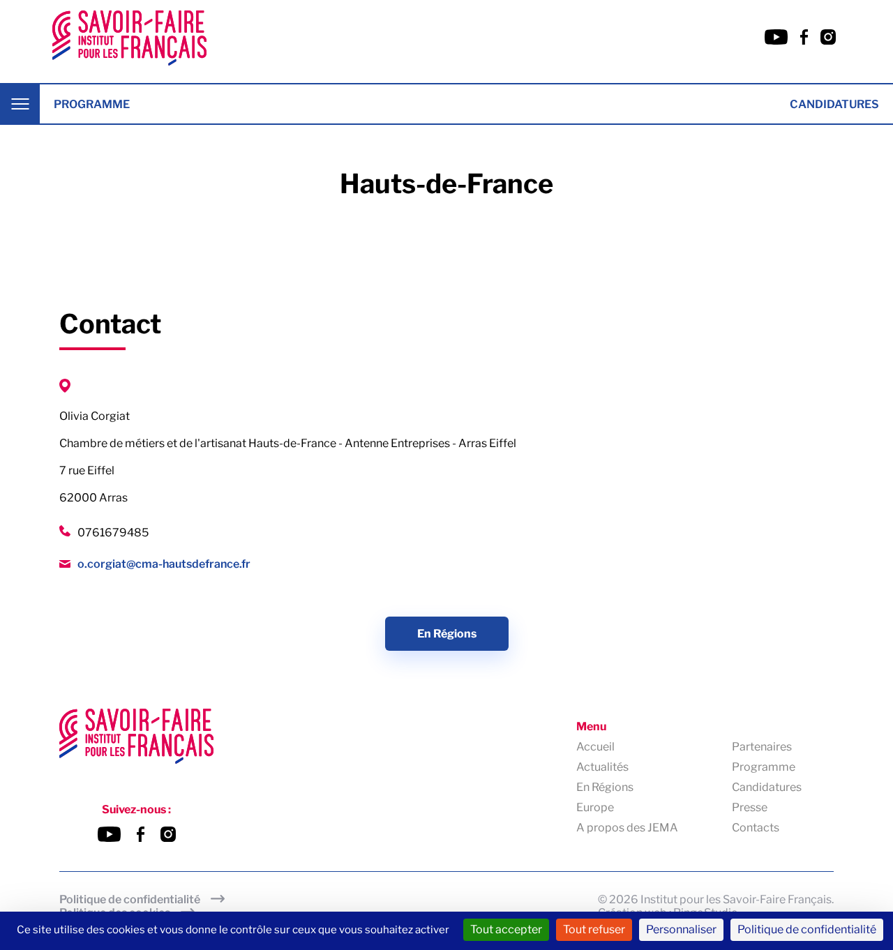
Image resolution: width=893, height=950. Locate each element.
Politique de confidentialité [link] (806, 929)
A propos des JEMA (627, 827)
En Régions (446, 633)
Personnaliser (681, 929)
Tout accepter (506, 929)
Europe (595, 807)
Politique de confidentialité (129, 899)
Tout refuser (594, 929)
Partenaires (762, 746)
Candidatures (834, 104)
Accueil (595, 746)
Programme (92, 104)
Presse (749, 807)
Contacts (755, 827)
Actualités (602, 767)
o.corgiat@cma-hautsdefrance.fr (163, 564)
